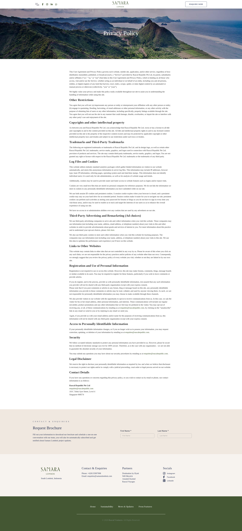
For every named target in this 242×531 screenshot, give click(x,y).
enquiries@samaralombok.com (99, 476)
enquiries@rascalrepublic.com (132, 308)
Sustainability (107, 507)
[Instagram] (47, 4)
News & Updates (126, 507)
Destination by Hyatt (130, 473)
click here (110, 230)
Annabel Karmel (128, 479)
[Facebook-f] (42, 4)
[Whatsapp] (56, 4)
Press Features (145, 507)
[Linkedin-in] (51, 4)
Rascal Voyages (128, 482)
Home (93, 507)
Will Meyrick (127, 476)
